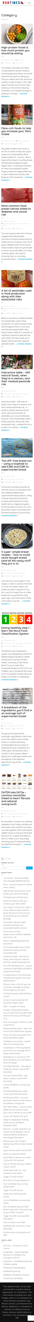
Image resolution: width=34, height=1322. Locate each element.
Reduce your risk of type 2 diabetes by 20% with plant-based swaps (18, 1144)
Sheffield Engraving (11, 1271)
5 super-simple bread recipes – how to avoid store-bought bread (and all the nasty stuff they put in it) (16, 557)
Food (19, 141)
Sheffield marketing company (16, 1275)
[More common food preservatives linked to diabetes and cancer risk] (17, 195)
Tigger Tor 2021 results (13, 1190)
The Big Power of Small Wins (15, 897)
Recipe (23, 573)
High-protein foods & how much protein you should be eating (15, 50)
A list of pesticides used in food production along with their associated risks (16, 295)
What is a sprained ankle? (14, 1154)
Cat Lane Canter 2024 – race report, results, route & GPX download (15, 1078)
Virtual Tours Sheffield (12, 1278)
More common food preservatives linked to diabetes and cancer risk (16, 210)
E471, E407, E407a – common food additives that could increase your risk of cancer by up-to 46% (17, 1110)
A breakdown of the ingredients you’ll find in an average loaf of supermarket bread (16, 712)
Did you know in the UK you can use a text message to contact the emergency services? (17, 987)
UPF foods (24, 394)
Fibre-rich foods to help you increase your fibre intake (16, 131)
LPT (14, 643)
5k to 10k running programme (16, 1180)
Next (8, 858)
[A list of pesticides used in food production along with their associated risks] (17, 278)
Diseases (6, 223)
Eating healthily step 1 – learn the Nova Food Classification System (16, 630)
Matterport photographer (14, 1268)
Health (16, 223)
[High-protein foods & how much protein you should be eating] (17, 34)
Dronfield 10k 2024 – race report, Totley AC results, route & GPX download (17, 1069)
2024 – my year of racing (14, 1006)
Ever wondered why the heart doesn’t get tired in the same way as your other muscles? (17, 1209)
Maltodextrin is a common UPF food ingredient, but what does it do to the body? (17, 1060)
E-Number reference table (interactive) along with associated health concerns (15, 925)
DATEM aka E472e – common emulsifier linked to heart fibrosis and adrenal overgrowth (15, 798)
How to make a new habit (14, 1222)
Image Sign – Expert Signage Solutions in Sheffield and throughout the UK (15, 1255)
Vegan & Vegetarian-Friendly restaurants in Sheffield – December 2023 (16, 1123)
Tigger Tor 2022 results (13, 1177)
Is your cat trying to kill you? (15, 1116)
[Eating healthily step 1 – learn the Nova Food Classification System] (17, 618)
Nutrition (20, 60)
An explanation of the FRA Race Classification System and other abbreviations (17, 978)
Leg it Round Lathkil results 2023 (17, 1150)
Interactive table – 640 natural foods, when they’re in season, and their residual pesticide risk (15, 378)
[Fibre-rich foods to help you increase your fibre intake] (17, 115)
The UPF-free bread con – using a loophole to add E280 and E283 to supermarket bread (16, 465)
